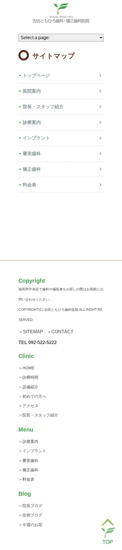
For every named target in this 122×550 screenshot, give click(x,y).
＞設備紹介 (28, 387)
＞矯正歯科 (28, 470)
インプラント (36, 138)
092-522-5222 (42, 342)
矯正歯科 (32, 169)
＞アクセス (28, 405)
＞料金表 (26, 479)
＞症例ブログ (30, 515)
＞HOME (26, 368)
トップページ (36, 75)
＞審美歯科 (28, 460)
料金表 (29, 184)
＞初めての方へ (32, 396)
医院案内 (32, 91)
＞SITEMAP (30, 331)
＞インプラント (32, 451)
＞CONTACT (60, 331)
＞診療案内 (28, 441)
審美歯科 (32, 153)
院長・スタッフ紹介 (43, 106)
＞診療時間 (28, 377)
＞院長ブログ (30, 505)
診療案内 (32, 122)
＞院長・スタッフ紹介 (38, 415)
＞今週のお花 (30, 524)
